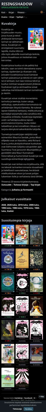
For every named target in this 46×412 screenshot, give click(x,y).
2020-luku (12, 204)
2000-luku (34, 204)
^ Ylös (41, 396)
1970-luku (28, 208)
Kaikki (10, 211)
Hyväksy (28, 409)
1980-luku (17, 208)
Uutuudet (6, 184)
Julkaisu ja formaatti (22, 189)
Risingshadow (16, 5)
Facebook (28, 398)
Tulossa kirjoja (21, 184)
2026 (3, 204)
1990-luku (6, 208)
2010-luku (23, 204)
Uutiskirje (18, 398)
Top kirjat (35, 184)
